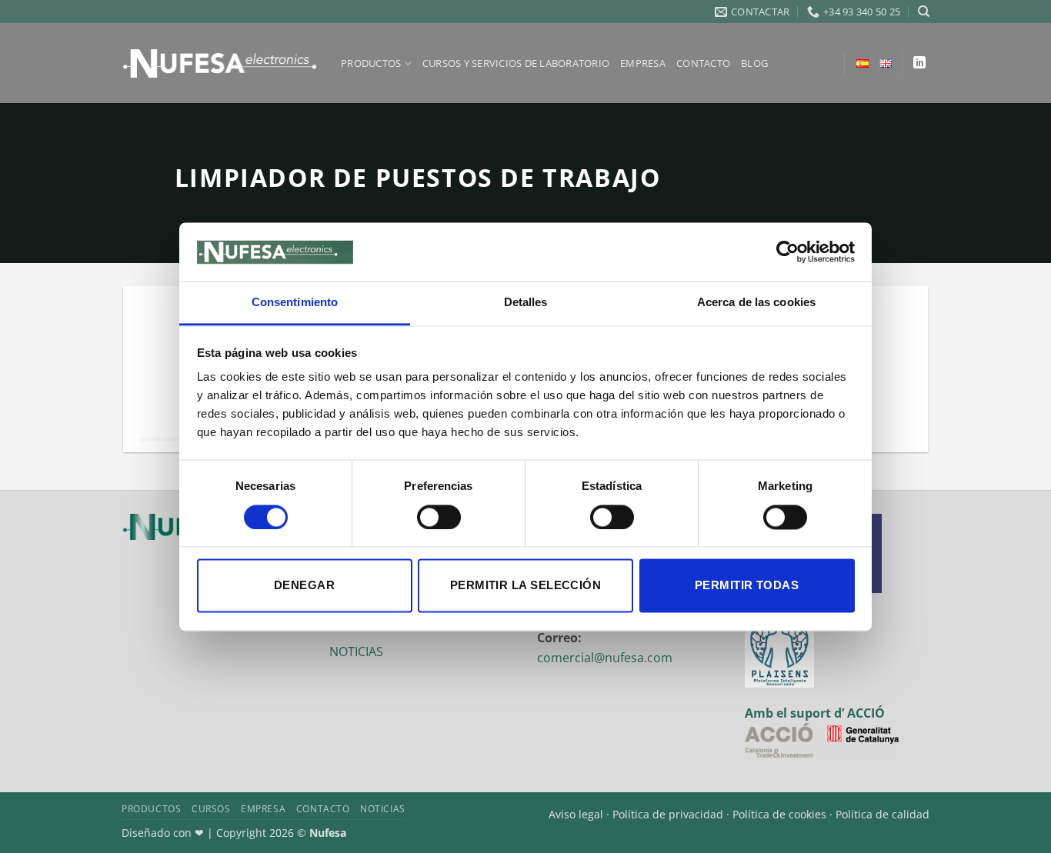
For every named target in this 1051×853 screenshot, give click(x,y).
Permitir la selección (525, 585)
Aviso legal (576, 814)
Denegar (304, 585)
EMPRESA (643, 63)
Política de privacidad (667, 814)
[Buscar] (923, 11)
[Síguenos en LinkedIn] (919, 63)
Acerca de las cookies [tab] (756, 302)
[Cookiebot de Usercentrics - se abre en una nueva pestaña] (787, 251)
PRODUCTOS (371, 63)
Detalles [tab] (526, 302)
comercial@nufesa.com (604, 657)
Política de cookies (779, 814)
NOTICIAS (356, 651)
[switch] (439, 517)
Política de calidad (882, 814)
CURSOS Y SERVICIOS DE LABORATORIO (515, 63)
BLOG (754, 63)
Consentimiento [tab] (295, 302)
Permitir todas (747, 585)
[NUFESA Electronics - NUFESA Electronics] (220, 63)
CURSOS (211, 808)
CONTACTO (703, 63)
